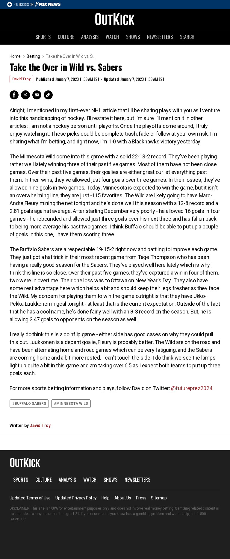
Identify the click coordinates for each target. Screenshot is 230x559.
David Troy (21, 79)
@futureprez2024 (191, 388)
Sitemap (159, 498)
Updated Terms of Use (30, 498)
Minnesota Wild (72, 404)
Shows (133, 36)
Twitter (25, 94)
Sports (43, 36)
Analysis (90, 36)
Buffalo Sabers (30, 404)
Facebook (14, 94)
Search (187, 36)
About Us (122, 498)
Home (15, 56)
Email (36, 94)
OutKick (115, 19)
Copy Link (48, 94)
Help (106, 498)
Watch (112, 36)
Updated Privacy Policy (76, 498)
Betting (33, 56)
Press (141, 498)
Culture (66, 36)
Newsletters (160, 36)
